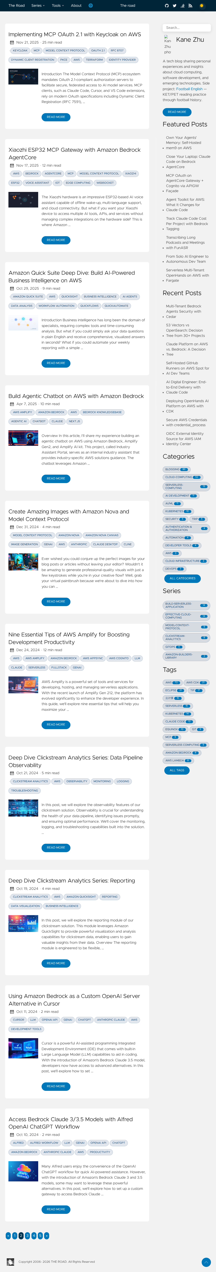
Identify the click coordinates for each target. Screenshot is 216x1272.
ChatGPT (84, 1020)
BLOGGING (175, 469)
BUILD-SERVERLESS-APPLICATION (185, 605)
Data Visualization (25, 906)
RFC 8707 (117, 50)
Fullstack (59, 667)
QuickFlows (89, 306)
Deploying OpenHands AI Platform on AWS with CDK (187, 406)
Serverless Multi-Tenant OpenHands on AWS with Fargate (187, 275)
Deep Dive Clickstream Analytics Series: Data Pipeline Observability (75, 761)
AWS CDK (195, 682)
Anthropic (79, 544)
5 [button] (40, 1236)
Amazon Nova (68, 535)
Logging (123, 781)
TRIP (197, 519)
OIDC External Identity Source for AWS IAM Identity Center (185, 439)
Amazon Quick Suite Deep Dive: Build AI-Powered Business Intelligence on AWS (71, 277)
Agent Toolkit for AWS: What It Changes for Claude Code (185, 205)
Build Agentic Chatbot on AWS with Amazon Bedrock (76, 396)
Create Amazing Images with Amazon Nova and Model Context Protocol (68, 515)
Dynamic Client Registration (32, 60)
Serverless (36, 667)
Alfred (18, 1143)
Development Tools (26, 1029)
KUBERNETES (177, 511)
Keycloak (20, 50)
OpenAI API (49, 1020)
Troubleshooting (24, 790)
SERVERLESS (176, 706)
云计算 (172, 698)
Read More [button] (179, 113)
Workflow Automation (56, 306)
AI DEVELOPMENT (179, 495)
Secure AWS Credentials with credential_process (186, 422)
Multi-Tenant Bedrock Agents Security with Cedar (183, 311)
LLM (137, 658)
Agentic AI (19, 421)
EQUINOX (174, 729)
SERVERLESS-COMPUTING (185, 487)
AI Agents (130, 296)
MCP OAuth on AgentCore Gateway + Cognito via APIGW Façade (185, 183)
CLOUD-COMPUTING (181, 477)
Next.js (74, 421)
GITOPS (172, 647)
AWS (76, 60)
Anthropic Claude (111, 1020)
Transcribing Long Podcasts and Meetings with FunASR (185, 243)
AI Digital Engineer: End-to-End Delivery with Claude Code (186, 387)
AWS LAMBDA (177, 760)
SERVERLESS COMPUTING (184, 745)
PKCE (63, 60)
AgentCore (53, 173)
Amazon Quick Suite (28, 296)
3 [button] (27, 1236)
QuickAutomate (116, 306)
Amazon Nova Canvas (101, 535)
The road (127, 6)
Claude (57, 421)
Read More (58, 118)
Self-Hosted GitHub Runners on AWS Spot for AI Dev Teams (187, 368)
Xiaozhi (130, 173)
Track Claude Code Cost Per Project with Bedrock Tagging (187, 224)
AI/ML (171, 503)
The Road (16, 6)
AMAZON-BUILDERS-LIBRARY (185, 656)
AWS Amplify (22, 412)
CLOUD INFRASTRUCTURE (184, 561)
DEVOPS (173, 569)
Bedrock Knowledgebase (102, 412)
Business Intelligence (100, 296)
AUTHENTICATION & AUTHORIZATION (185, 529)
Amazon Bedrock (51, 412)
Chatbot (39, 421)
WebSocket (105, 183)
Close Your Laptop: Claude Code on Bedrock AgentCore (188, 162)
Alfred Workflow (44, 1143)
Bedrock (32, 173)
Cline (128, 544)
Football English (189, 89)
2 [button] (21, 1236)
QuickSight (70, 296)
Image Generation (24, 544)
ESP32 (15, 183)
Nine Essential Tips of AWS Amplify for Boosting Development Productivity (69, 638)
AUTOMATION (176, 537)
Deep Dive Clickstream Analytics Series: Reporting (71, 881)
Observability (76, 781)
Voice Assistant (37, 183)
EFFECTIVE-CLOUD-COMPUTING (185, 616)
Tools (56, 6)
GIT (196, 729)
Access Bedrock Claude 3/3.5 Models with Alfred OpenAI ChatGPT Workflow (70, 1123)
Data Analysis (21, 306)
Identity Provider (122, 60)
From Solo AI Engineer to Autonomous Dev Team (187, 259)
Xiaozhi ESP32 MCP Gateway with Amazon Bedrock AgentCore (74, 154)
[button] (8, 1235)
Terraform (94, 60)
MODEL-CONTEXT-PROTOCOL (185, 627)
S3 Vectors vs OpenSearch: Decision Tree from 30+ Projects (185, 330)
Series (36, 6)
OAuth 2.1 (98, 50)
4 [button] (34, 1236)
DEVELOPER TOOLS (180, 545)
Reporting (109, 897)
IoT (57, 183)
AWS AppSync (93, 658)
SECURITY (174, 519)
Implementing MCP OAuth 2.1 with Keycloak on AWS (74, 34)
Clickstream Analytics (30, 781)
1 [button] (14, 1236)
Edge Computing (78, 183)
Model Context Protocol (65, 50)
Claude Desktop (105, 544)
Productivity (100, 1152)
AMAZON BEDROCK (180, 752)
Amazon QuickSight (81, 897)
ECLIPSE (173, 690)
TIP (195, 690)
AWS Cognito (118, 658)
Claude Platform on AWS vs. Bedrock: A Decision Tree (187, 349)
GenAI (48, 544)
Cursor (18, 1020)
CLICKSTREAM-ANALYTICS (185, 638)
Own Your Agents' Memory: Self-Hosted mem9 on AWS (183, 143)
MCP (37, 50)
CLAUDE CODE (177, 721)
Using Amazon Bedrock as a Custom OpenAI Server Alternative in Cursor (74, 1000)
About (76, 6)
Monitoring (102, 781)
